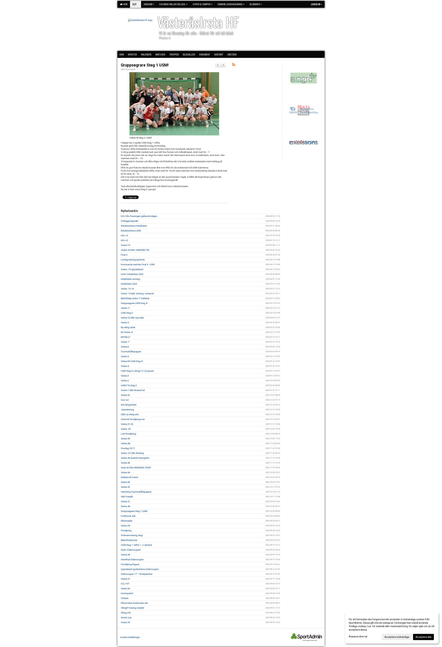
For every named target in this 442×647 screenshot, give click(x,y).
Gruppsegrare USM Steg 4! (134, 303)
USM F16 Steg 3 (129, 385)
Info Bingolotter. (129, 404)
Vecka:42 (125, 487)
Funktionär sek (128, 516)
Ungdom (148, 4)
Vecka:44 (125, 472)
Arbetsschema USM (131, 230)
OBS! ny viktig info (130, 414)
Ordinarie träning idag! (132, 535)
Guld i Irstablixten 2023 (132, 274)
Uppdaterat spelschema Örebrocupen (140, 569)
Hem (124, 4)
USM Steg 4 (127, 313)
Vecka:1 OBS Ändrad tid (133, 390)
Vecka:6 (125, 346)
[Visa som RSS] (233, 65)
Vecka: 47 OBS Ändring (132, 453)
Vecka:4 (125, 366)
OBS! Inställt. (127, 496)
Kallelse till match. (130, 477)
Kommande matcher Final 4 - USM (138, 264)
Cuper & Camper (201, 4)
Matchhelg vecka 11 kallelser (135, 298)
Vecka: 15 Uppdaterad (132, 269)
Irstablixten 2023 (129, 284)
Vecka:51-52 (127, 424)
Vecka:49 (125, 438)
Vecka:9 (125, 322)
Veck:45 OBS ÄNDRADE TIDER (136, 467)
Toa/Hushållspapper (131, 351)
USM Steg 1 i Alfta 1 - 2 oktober (136, 545)
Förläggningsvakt (129, 221)
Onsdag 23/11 (128, 448)
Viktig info (126, 612)
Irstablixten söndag (130, 279)
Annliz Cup (126, 617)
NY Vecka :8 (127, 332)
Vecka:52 (125, 395)
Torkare (124, 598)
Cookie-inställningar (130, 637)
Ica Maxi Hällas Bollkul (172, 4)
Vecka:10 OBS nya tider (132, 317)
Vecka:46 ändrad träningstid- (135, 458)
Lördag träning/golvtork (133, 259)
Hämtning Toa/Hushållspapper (136, 492)
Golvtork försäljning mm (133, 419)
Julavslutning (127, 409)
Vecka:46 (125, 463)
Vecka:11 (125, 308)
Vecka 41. (126, 501)
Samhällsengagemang (230, 4)
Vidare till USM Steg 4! (132, 361)
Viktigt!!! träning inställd (132, 608)
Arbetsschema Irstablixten (134, 226)
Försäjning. (126, 530)
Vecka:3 (125, 375)
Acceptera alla (423, 637)
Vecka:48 (125, 443)
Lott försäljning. (129, 433)
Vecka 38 (125, 554)
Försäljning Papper (130, 564)
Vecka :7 (125, 342)
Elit (135, 4)
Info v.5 (124, 235)
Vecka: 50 (126, 429)
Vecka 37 (125, 579)
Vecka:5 (125, 356)
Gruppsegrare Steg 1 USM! (145, 65)
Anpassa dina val (358, 636)
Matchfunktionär (129, 540)
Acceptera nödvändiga (397, 637)
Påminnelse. (127, 521)
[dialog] (392, 628)
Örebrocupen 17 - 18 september (136, 574)
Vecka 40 (125, 506)
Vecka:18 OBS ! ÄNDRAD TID (135, 250)
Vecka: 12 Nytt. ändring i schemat (137, 293)
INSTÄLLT (125, 337)
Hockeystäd (127, 593)
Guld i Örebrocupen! (131, 550)
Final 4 (124, 255)
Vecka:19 (125, 245)
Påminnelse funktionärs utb (134, 603)
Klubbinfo (255, 4)
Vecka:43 (125, 482)
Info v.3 (124, 240)
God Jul (125, 400)
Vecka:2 (125, 380)
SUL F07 (125, 583)
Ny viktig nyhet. (128, 327)
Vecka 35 (125, 622)
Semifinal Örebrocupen (132, 559)
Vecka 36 (125, 588)
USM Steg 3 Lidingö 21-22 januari (137, 371)
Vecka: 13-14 (127, 288)
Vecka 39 (125, 525)
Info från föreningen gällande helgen (139, 216)
